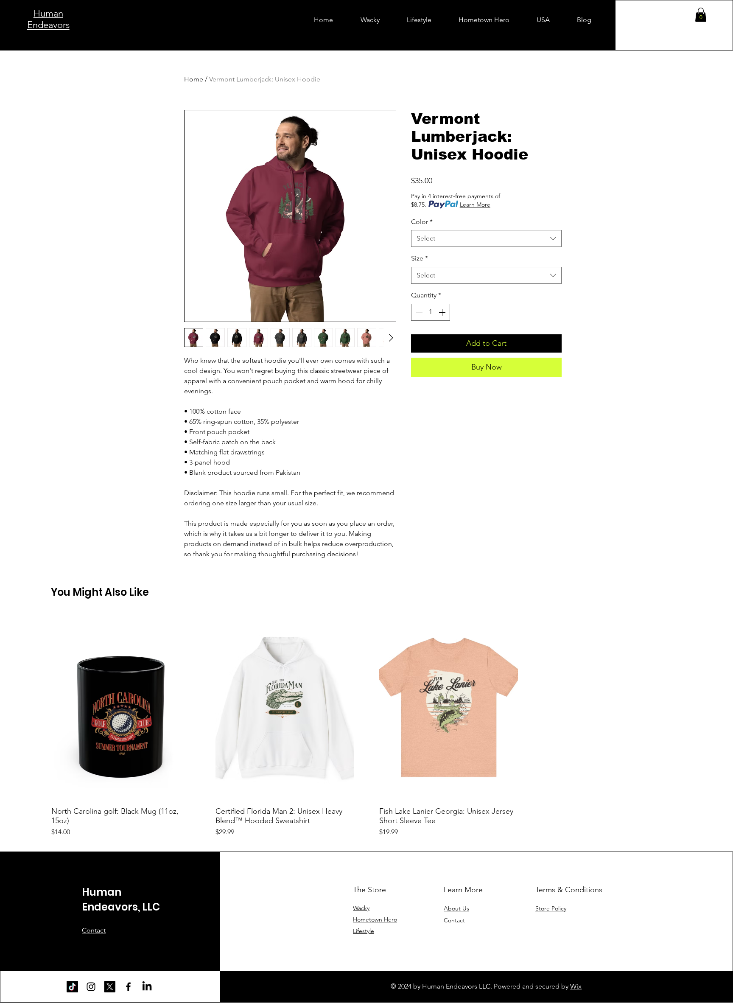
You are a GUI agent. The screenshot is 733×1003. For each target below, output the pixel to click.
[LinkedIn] (147, 986)
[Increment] (443, 312)
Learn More (475, 204)
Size (419, 258)
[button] (701, 15)
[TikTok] (72, 986)
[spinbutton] (430, 312)
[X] (109, 986)
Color (422, 222)
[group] (366, 726)
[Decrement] (418, 312)
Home (193, 79)
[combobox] (486, 238)
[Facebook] (128, 986)
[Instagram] (91, 986)
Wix (576, 986)
